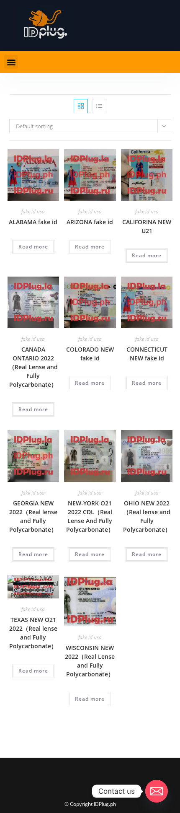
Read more (33, 246)
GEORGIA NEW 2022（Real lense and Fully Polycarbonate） (33, 516)
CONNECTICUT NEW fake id (146, 353)
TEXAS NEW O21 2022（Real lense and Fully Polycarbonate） (33, 633)
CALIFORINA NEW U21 (146, 226)
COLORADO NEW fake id (90, 353)
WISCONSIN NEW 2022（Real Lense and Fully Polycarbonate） (90, 661)
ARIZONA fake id (90, 222)
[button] (11, 62)
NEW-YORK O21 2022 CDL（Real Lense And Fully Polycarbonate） (90, 516)
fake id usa (33, 211)
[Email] (156, 791)
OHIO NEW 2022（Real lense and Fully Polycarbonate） (147, 516)
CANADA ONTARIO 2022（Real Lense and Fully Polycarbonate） (33, 366)
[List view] (99, 106)
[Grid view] (81, 106)
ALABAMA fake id (33, 222)
